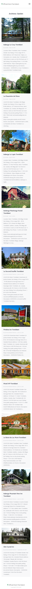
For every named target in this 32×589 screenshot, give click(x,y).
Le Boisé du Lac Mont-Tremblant (14, 437)
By (5, 47)
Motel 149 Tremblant (10, 384)
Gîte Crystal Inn (8, 547)
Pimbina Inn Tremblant (11, 330)
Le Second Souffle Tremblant (13, 271)
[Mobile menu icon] (29, 4)
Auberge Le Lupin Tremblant (13, 154)
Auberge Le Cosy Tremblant (13, 45)
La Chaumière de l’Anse (11, 96)
